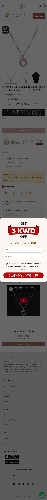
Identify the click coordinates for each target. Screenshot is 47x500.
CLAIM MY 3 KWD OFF (23, 275)
